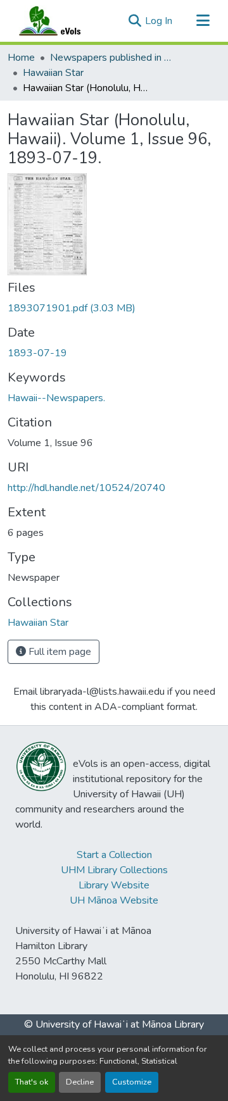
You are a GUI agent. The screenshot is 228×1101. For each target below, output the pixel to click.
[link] (114, 308)
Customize (131, 1082)
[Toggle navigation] (202, 21)
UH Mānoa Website (114, 900)
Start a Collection (114, 855)
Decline (80, 1082)
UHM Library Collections (114, 870)
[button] (62, 21)
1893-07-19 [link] (37, 353)
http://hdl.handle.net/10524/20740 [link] (86, 488)
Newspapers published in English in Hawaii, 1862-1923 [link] (113, 58)
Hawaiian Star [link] (53, 73)
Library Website (114, 885)
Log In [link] (158, 21)
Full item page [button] (58, 652)
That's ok (31, 1082)
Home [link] (21, 58)
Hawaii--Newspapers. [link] (56, 398)
